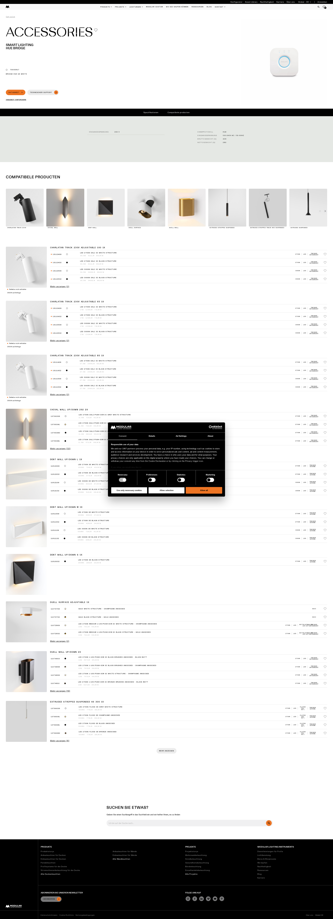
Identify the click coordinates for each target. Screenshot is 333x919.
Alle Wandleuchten (121, 859)
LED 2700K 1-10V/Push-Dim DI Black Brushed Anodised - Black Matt (112, 657)
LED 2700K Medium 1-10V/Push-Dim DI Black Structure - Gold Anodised (114, 632)
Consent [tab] (123, 436)
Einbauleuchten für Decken (53, 859)
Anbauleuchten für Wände (125, 851)
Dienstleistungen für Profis (270, 851)
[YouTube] (215, 898)
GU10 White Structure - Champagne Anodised (101, 609)
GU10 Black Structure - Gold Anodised (98, 617)
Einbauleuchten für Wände (125, 855)
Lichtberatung (264, 855)
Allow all (204, 490)
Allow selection (167, 490)
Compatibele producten (179, 112)
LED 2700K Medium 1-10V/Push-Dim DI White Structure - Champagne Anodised (117, 624)
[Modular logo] (14, 907)
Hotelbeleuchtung (193, 859)
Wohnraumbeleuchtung (196, 855)
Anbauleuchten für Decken (53, 855)
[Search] (318, 7)
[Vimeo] (208, 898)
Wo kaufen (262, 863)
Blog (259, 874)
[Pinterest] (222, 898)
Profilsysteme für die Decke (54, 866)
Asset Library (251, 2)
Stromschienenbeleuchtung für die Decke (60, 870)
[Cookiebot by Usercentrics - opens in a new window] (210, 427)
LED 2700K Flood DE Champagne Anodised (99, 715)
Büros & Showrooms (266, 859)
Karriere (280, 2)
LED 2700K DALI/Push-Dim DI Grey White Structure (105, 415)
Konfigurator (236, 2)
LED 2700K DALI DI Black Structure (98, 261)
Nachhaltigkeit (267, 2)
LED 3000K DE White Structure (93, 529)
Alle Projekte (191, 874)
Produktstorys (47, 851)
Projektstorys (191, 851)
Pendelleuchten (48, 863)
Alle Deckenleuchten (50, 874)
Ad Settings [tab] (181, 436)
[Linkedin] (201, 898)
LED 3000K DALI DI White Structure (98, 269)
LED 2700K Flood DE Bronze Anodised (98, 732)
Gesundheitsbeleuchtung (197, 863)
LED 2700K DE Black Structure (93, 520)
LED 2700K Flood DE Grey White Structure (101, 707)
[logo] (7, 6)
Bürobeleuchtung (193, 866)
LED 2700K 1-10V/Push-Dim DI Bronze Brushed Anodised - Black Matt (113, 682)
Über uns (291, 2)
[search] (269, 823)
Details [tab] (152, 436)
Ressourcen (262, 870)
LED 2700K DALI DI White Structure (98, 253)
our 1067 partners (127, 448)
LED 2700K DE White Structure (94, 512)
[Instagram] (188, 898)
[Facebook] (194, 898)
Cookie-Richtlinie (66, 915)
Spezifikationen (150, 112)
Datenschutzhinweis (49, 915)
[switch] (152, 480)
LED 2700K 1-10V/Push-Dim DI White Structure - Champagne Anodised (113, 674)
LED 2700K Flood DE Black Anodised (96, 723)
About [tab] (210, 436)
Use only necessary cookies (129, 490)
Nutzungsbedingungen (85, 915)
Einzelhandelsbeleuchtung (197, 870)
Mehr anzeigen (166, 751)
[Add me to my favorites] (95, 30)
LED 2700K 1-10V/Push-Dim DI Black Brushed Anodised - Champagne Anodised (117, 665)
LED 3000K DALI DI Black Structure (98, 278)
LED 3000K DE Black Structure (93, 537)
